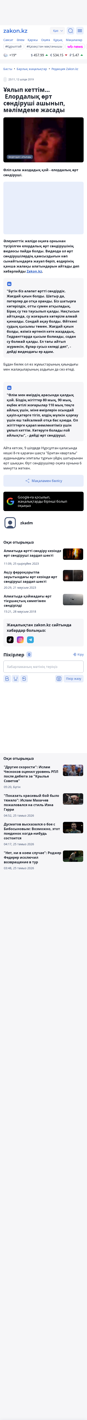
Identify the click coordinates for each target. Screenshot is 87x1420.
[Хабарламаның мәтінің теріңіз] (43, 667)
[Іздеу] (70, 30)
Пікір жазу (73, 679)
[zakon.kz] (15, 31)
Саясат (8, 40)
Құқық (58, 40)
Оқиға (45, 40)
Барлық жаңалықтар (32, 69)
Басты (7, 69)
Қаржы (33, 40)
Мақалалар (74, 40)
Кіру (80, 654)
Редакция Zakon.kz (65, 69)
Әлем (20, 40)
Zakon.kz (34, 271)
